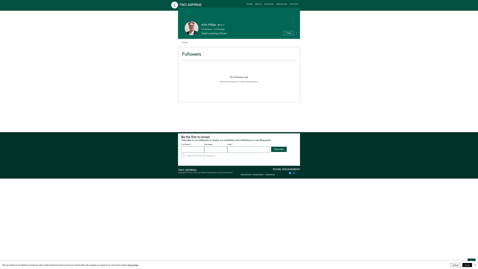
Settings (455, 265)
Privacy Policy (258, 174)
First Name (185, 144)
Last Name (208, 144)
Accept (467, 265)
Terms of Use (245, 174)
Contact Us (270, 174)
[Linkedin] (293, 173)
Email (230, 144)
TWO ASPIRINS (190, 5)
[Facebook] (290, 173)
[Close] (475, 265)
